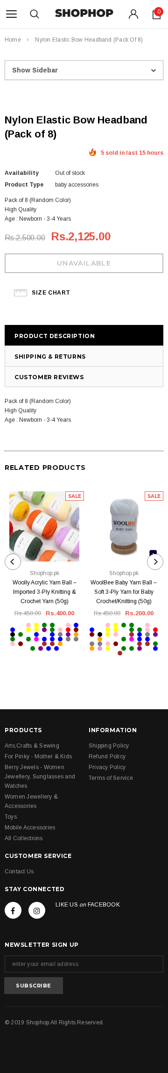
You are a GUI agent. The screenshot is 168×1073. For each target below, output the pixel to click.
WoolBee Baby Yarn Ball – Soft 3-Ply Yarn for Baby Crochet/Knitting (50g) (124, 592)
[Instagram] (36, 910)
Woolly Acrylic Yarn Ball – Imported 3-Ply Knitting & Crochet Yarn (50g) (45, 592)
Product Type (24, 184)
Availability (22, 173)
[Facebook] (13, 910)
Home (13, 39)
